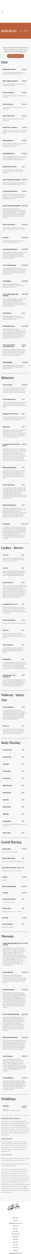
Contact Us (16, 1226)
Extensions (15, 1242)
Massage (15, 1239)
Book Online (15, 1217)
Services (15, 1228)
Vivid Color (15, 1247)
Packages (15, 1231)
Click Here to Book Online (15, 56)
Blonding (15, 1250)
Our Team (15, 1220)
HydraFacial (15, 1237)
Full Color (15, 1245)
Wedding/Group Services (15, 1223)
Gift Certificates (15, 1234)
